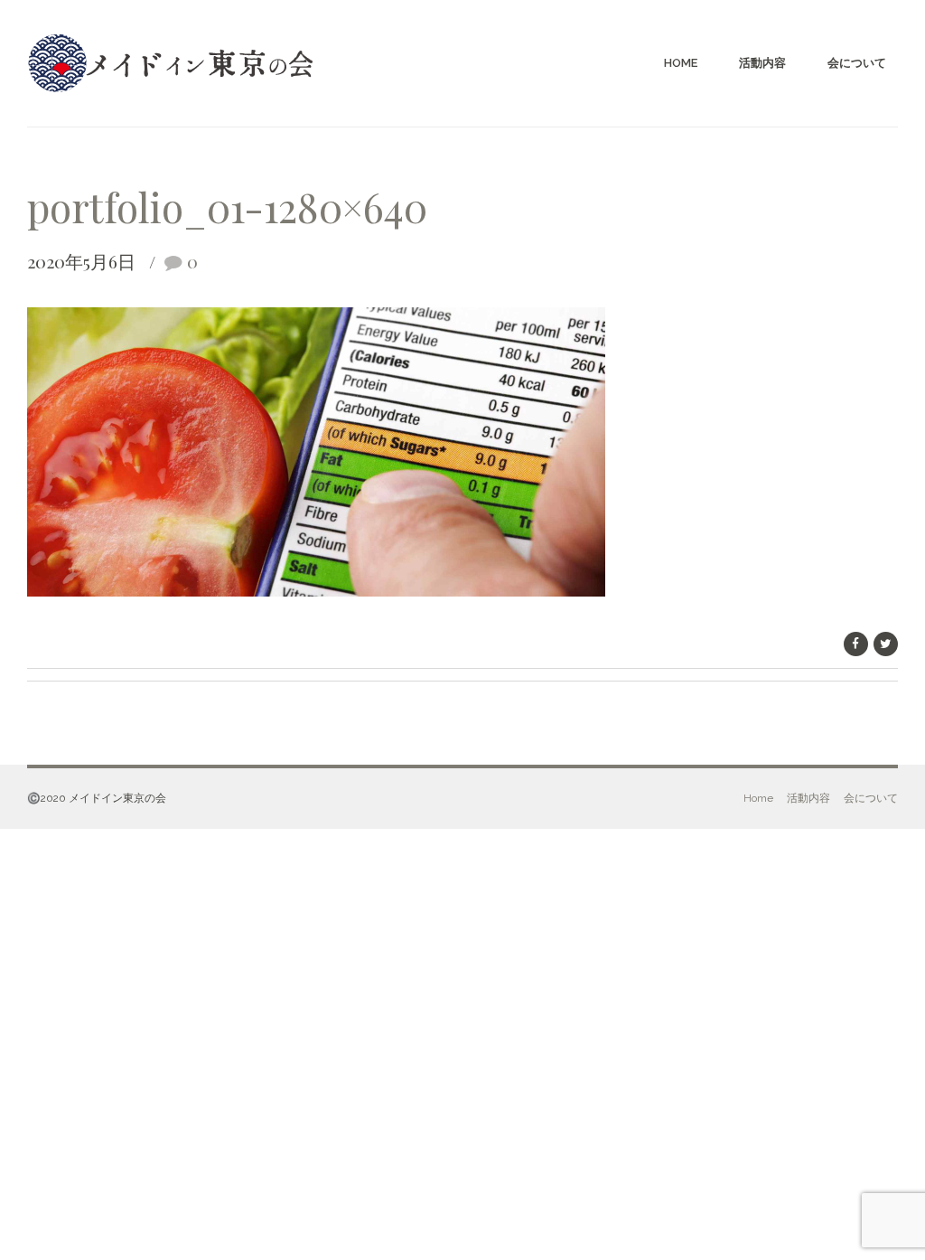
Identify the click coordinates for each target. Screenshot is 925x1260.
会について (856, 63)
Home (680, 63)
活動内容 (762, 63)
